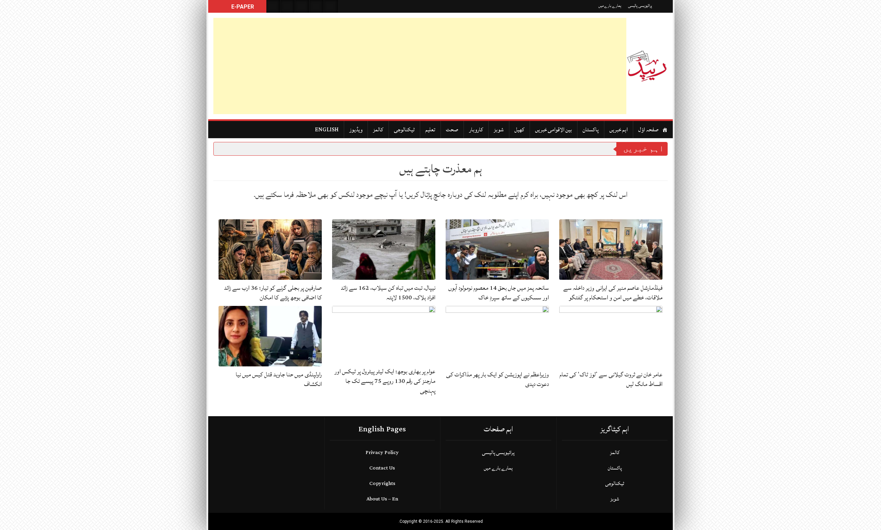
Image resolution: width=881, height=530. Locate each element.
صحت (452, 129)
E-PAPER (242, 6)
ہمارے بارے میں (609, 6)
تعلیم (430, 129)
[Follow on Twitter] (302, 6)
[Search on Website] (273, 6)
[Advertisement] (419, 66)
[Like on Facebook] (288, 6)
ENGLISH (327, 129)
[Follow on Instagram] (331, 6)
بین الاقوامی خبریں (553, 129)
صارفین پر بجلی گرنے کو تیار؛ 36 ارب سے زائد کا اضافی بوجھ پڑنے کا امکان (273, 292)
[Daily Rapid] (647, 66)
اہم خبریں (618, 129)
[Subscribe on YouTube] (316, 6)
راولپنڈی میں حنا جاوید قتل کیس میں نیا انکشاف (279, 379)
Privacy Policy (382, 452)
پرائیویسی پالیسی (640, 6)
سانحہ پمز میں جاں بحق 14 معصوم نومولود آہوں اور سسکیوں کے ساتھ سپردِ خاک (498, 292)
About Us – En (382, 499)
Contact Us (382, 468)
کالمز (378, 129)
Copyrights (382, 483)
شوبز (499, 129)
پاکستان (591, 129)
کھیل (519, 129)
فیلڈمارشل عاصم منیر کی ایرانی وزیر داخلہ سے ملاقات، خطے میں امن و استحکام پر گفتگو (612, 292)
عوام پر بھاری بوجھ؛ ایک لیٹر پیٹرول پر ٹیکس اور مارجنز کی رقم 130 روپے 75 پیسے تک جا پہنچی (385, 381)
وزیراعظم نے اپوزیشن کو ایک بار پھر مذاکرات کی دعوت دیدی (497, 379)
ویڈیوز (355, 129)
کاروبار (476, 129)
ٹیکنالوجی (404, 129)
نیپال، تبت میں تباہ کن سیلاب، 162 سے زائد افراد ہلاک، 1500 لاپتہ (388, 292)
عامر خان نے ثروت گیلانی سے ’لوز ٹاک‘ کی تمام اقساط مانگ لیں (611, 379)
